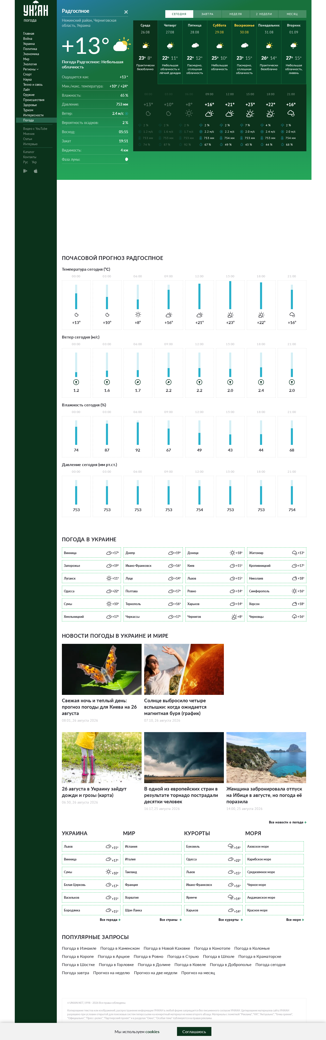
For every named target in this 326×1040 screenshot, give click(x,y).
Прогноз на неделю (111, 972)
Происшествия (33, 100)
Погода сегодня (270, 964)
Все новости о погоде (286, 822)
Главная (28, 33)
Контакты (29, 157)
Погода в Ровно (148, 956)
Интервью (30, 144)
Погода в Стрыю (183, 956)
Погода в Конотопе (212, 948)
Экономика (31, 54)
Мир (26, 59)
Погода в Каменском (120, 948)
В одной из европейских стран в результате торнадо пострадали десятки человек (181, 795)
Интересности (33, 115)
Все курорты (229, 919)
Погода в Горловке (116, 964)
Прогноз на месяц (198, 972)
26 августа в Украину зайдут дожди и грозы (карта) (94, 792)
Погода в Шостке (78, 964)
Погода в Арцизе (114, 956)
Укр (34, 162)
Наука (27, 79)
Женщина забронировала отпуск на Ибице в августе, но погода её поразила (264, 795)
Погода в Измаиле (79, 948)
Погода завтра (75, 972)
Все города (108, 919)
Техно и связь (33, 84)
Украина (29, 44)
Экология (30, 64)
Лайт (26, 89)
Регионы (29, 69)
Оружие (29, 95)
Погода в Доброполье (230, 964)
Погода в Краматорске (259, 956)
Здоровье (30, 105)
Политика (30, 49)
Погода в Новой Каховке (167, 948)
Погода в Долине (154, 964)
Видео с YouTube (35, 129)
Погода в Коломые (252, 948)
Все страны (169, 919)
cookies (152, 1031)
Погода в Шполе (218, 956)
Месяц (292, 14)
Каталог (28, 152)
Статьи (27, 139)
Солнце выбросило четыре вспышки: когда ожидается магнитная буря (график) (175, 706)
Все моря (293, 919)
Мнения (28, 134)
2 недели (264, 14)
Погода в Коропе (78, 956)
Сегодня (179, 14)
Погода (28, 120)
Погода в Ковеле (190, 964)
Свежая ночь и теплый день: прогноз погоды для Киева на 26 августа (99, 706)
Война (27, 38)
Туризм (28, 110)
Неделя (235, 14)
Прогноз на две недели (155, 972)
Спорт (27, 74)
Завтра (207, 14)
